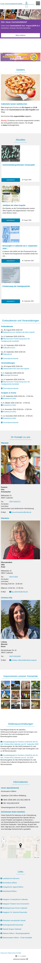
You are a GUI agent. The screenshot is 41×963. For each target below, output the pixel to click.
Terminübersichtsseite (10, 358)
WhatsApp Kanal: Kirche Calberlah (14, 908)
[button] (20, 845)
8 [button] (31, 12)
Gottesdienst (7, 354)
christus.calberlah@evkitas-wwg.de (24, 660)
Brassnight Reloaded (10, 375)
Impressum (4, 953)
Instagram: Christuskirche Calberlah (15, 899)
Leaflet (38, 857)
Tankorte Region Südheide (11, 929)
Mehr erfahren (20, 35)
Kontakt (18, 953)
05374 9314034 (14, 656)
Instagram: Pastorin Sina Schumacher (15, 904)
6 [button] (25, 12)
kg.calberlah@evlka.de (20, 592)
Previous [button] (2, 13)
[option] (20, 24)
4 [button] (19, 12)
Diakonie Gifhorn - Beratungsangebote (16, 933)
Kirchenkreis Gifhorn (9, 883)
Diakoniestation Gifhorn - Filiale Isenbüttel (17, 937)
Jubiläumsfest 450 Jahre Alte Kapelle (16, 368)
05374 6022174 (14, 502)
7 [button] (28, 12)
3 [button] (16, 12)
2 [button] (13, 12)
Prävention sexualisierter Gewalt (13, 920)
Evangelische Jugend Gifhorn (12, 887)
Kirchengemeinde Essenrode (12, 925)
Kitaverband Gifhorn (9, 891)
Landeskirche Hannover (10, 878)
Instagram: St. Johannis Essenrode (14, 912)
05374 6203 (13, 577)
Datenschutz (12, 953)
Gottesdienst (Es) (9, 348)
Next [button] (38, 13)
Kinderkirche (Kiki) (9, 398)
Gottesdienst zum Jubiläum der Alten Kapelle (19, 332)
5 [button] (22, 12)
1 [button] (10, 12)
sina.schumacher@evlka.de (21, 512)
